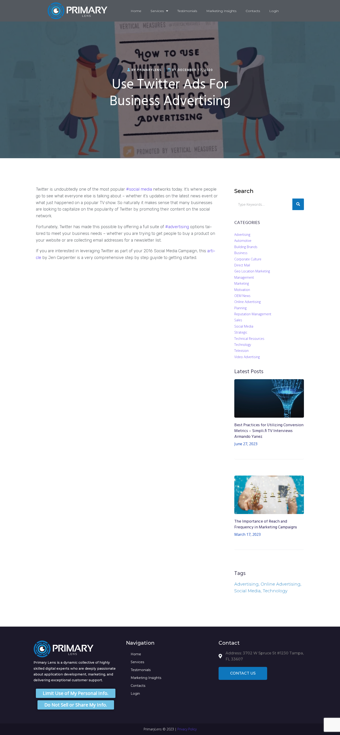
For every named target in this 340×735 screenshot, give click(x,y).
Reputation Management (252, 314)
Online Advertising (247, 302)
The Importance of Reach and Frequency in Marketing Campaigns (265, 524)
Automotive (242, 240)
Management (244, 277)
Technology (242, 344)
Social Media (243, 326)
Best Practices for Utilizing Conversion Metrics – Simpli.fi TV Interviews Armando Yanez (268, 431)
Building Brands (245, 247)
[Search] (298, 204)
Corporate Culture (247, 259)
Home (136, 11)
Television (241, 350)
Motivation (242, 289)
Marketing (241, 283)
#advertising (177, 226)
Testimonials (187, 11)
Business (240, 253)
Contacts (253, 11)
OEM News (242, 295)
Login (274, 11)
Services (157, 11)
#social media (139, 189)
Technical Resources (249, 338)
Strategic (240, 332)
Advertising (242, 234)
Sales (238, 320)
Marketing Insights (221, 11)
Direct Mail (242, 265)
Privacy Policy (187, 729)
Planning (240, 308)
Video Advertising (247, 357)
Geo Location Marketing (252, 271)
